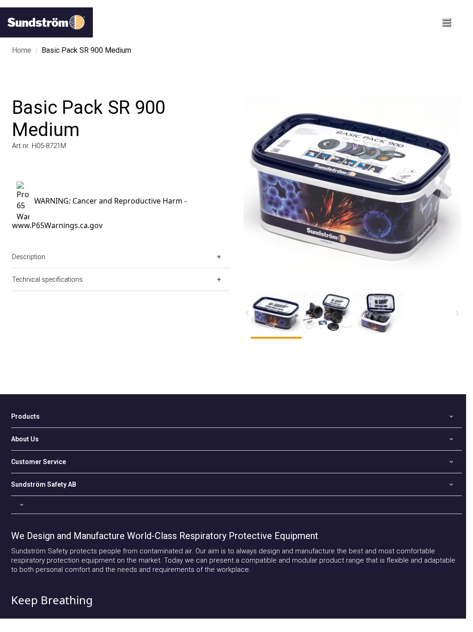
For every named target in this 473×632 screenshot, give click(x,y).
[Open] (236, 505)
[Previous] (247, 313)
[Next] (457, 313)
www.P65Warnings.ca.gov (57, 225)
